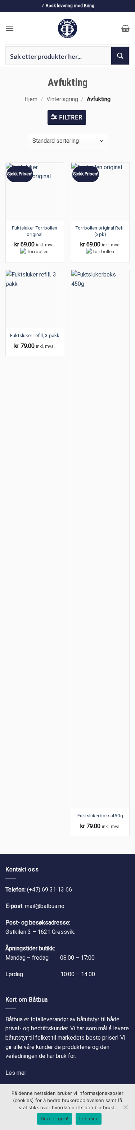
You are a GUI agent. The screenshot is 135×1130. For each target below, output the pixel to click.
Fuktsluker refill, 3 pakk (34, 335)
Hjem (30, 99)
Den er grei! (54, 1118)
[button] (9, 28)
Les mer (15, 1072)
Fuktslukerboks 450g (100, 815)
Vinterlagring (62, 99)
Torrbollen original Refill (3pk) (100, 231)
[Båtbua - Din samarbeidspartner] (67, 28)
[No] (125, 1109)
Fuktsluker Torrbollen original (34, 231)
